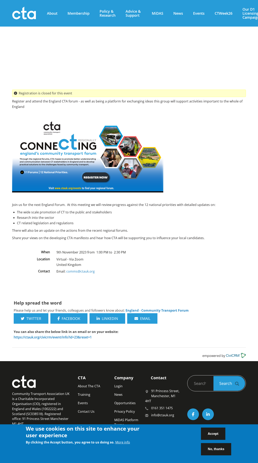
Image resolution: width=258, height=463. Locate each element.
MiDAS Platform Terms (126, 422)
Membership (78, 13)
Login (118, 386)
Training (84, 394)
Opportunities (125, 403)
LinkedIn (109, 318)
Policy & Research (107, 13)
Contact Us (86, 411)
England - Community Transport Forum (157, 310)
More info (122, 442)
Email (144, 318)
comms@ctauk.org (80, 271)
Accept (213, 433)
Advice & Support (133, 13)
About (52, 13)
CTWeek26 (223, 13)
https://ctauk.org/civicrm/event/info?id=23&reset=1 (53, 337)
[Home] (25, 13)
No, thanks (216, 449)
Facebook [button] (70, 318)
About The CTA (89, 386)
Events (199, 13)
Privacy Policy (124, 411)
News (178, 13)
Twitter (32, 318)
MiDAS (157, 13)
